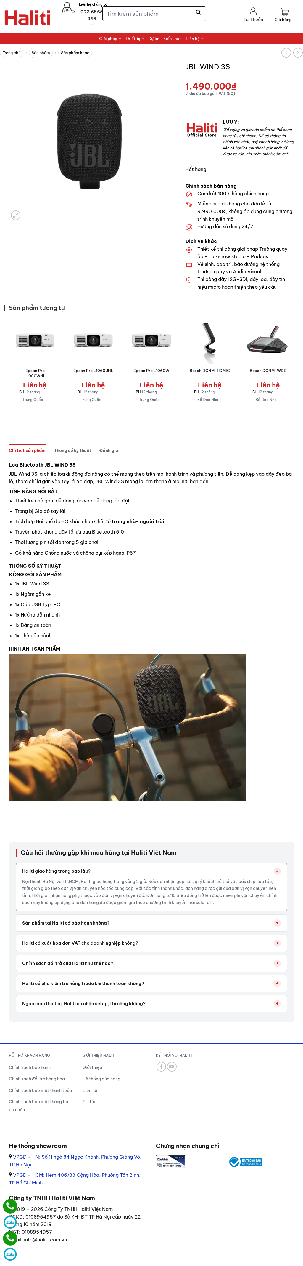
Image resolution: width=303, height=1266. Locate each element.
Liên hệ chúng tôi (93, 4)
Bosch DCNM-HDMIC (210, 370)
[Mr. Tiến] (10, 1238)
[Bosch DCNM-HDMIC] (209, 340)
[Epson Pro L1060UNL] (93, 340)
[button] (283, 15)
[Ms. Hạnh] (10, 1206)
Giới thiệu (92, 1067)
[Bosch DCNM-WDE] (268, 340)
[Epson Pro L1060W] (151, 340)
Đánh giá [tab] (108, 450)
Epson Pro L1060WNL (35, 373)
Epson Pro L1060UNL (93, 370)
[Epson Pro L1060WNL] (35, 340)
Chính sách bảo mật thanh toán (40, 1090)
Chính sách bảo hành (30, 1067)
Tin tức (89, 1101)
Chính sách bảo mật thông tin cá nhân (38, 1105)
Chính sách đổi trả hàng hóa (37, 1079)
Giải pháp (108, 38)
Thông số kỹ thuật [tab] (72, 450)
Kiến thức (172, 38)
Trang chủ (12, 52)
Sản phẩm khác (75, 52)
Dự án (154, 38)
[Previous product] (298, 53)
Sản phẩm (41, 52)
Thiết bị (132, 38)
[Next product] (286, 53)
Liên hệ (193, 38)
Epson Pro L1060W (151, 370)
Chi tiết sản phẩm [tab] (27, 450)
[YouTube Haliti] (172, 1067)
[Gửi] (198, 12)
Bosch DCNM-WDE (268, 370)
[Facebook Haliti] (161, 1067)
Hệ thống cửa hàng (101, 1079)
